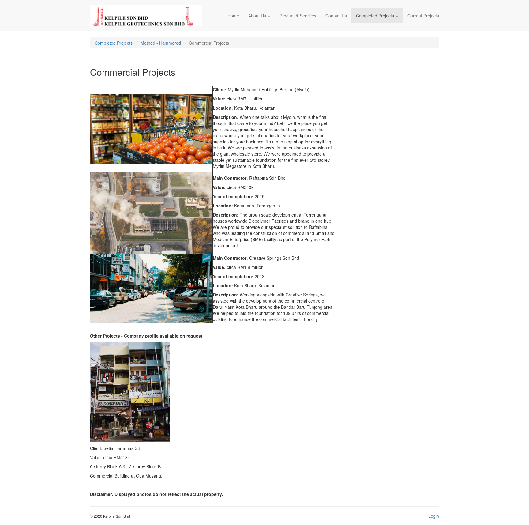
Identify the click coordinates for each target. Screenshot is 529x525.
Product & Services (298, 16)
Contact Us (336, 16)
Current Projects (423, 16)
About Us (257, 16)
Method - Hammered (161, 43)
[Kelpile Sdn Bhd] (146, 15)
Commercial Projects (209, 43)
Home (233, 16)
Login (433, 516)
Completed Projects (375, 16)
